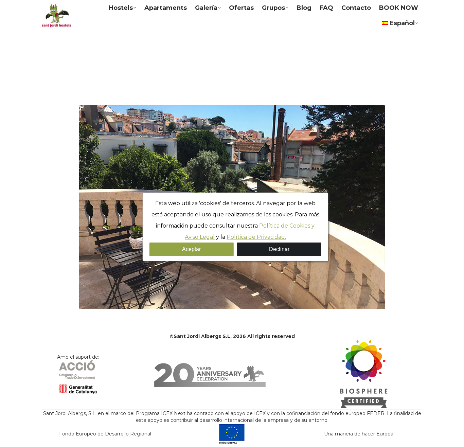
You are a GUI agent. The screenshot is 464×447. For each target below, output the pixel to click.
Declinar (279, 249)
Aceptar (191, 249)
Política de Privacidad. (256, 237)
